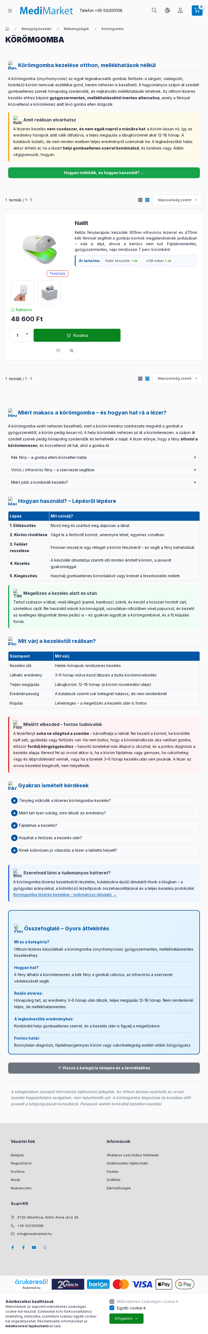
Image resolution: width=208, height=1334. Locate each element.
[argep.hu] (68, 1284)
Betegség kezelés (36, 29)
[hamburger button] (10, 10)
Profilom (18, 1171)
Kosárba (80, 335)
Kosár (15, 1179)
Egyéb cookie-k (131, 1308)
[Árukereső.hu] (31, 1281)
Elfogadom (123, 1318)
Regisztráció (21, 1163)
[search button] (154, 10)
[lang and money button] (167, 10)
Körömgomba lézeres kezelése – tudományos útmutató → (65, 894)
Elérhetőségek (119, 1188)
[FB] (23, 1247)
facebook (12, 1247)
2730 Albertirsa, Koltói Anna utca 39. (48, 1217)
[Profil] (180, 10)
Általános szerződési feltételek (133, 1155)
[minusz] (27, 337)
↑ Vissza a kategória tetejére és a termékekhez (104, 1068)
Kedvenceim (21, 1188)
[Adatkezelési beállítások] (45, 1247)
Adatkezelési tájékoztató (127, 1163)
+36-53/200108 (108, 10)
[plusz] (27, 333)
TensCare (57, 273)
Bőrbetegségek (76, 29)
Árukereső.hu (31, 1287)
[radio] (140, 200)
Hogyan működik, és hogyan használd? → (104, 172)
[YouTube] (34, 1247)
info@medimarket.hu (34, 1234)
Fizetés (113, 1171)
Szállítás (114, 1179)
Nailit (81, 223)
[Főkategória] (7, 28)
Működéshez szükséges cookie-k (147, 1301)
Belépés (17, 1155)
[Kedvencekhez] (58, 350)
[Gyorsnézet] (71, 350)
